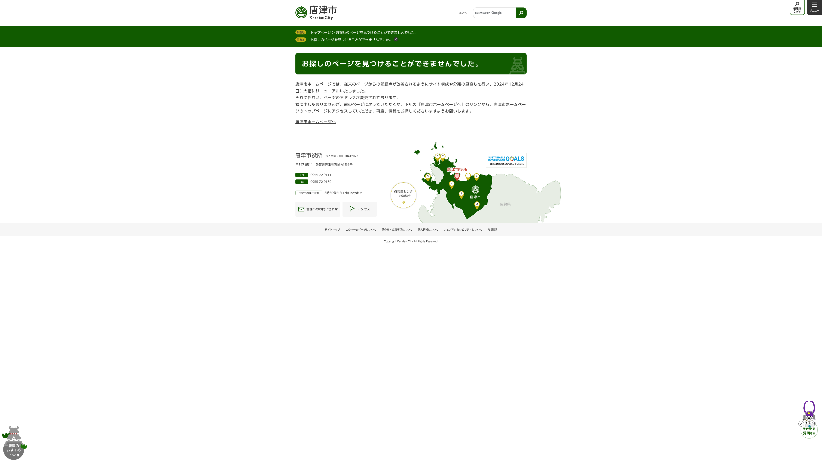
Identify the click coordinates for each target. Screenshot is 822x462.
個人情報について (428, 229)
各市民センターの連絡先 (403, 193)
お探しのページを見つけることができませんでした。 (351, 39)
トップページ (320, 32)
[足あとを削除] (396, 39)
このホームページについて (360, 229)
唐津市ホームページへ (315, 122)
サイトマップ (332, 229)
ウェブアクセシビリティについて (463, 229)
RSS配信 (492, 229)
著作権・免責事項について (397, 229)
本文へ (463, 13)
